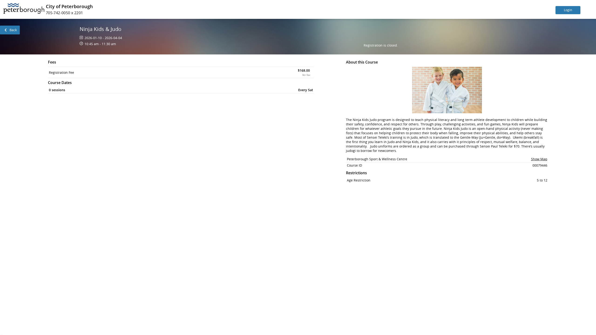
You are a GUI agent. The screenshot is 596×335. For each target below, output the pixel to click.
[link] (10, 30)
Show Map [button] (539, 159)
